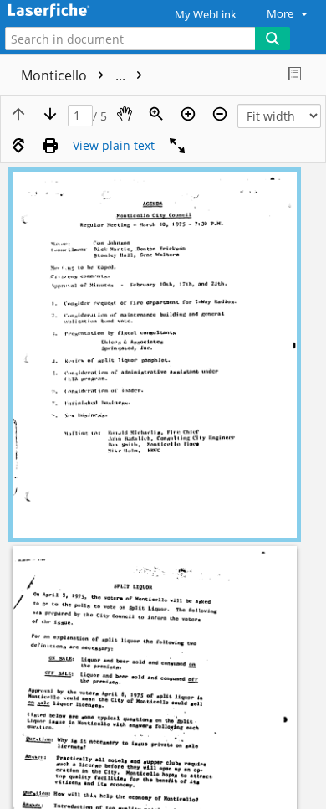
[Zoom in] (188, 114)
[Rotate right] (18, 145)
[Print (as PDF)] (50, 145)
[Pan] (124, 114)
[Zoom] (156, 114)
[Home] (71, 11)
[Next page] (50, 114)
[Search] (272, 38)
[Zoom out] (220, 114)
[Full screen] (177, 145)
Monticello (75, 75)
